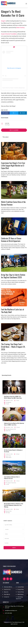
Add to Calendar (14, 130)
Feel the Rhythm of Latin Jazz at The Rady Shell (12, 310)
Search (14, 547)
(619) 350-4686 (8, 613)
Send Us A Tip (7, 589)
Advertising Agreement (19, 597)
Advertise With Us (8, 587)
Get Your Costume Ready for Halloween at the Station (13, 450)
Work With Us (7, 594)
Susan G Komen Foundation (9, 34)
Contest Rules (21, 587)
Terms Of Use (21, 592)
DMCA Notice (20, 594)
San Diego (7, 124)
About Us (6, 592)
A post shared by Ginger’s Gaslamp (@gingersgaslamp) (15, 87)
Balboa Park (8, 430)
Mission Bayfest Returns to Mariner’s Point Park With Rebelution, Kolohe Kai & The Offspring (13, 505)
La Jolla (7, 484)
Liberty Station (8, 457)
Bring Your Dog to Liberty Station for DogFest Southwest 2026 (13, 276)
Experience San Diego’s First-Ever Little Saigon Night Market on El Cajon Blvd (13, 165)
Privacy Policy (21, 589)
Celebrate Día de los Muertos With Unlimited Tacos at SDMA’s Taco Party (14, 424)
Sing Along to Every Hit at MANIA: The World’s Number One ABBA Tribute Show (13, 397)
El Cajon (7, 403)
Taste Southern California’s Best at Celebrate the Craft (12, 477)
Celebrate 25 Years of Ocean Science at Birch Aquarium (11, 239)
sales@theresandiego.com (11, 610)
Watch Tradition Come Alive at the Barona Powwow (13, 203)
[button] (14, 529)
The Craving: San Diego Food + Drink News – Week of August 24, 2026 (13, 347)
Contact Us (6, 597)
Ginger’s (3, 21)
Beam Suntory (20, 27)
